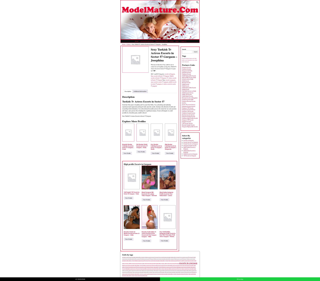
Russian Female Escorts (188, 125)
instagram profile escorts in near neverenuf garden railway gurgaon (152, 268)
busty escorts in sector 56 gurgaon (175, 260)
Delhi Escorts (185, 81)
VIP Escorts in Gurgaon (189, 156)
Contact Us (183, 41)
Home (136, 41)
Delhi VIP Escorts (187, 94)
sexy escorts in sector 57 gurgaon (159, 82)
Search (184, 49)
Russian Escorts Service (188, 115)
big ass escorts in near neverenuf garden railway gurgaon (169, 257)
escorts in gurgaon (170, 80)
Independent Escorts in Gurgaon (189, 151)
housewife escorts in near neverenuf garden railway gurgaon (151, 267)
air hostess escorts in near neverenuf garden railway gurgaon (133, 257)
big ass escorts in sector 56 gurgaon (186, 257)
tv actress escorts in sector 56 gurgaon (150, 274)
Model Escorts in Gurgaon (190, 154)
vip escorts (187, 61)
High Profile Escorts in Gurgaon (189, 148)
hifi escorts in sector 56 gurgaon (162, 265)
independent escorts (191, 60)
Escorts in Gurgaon (185, 58)
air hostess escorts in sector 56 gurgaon (151, 257)
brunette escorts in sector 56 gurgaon (141, 260)
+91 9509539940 (80, 279)
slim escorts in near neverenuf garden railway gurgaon (142, 272)
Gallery (172, 41)
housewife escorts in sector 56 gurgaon (169, 267)
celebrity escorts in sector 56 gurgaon (135, 263)
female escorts (192, 58)
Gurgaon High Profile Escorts (190, 118)
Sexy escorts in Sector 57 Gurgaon (160, 76)
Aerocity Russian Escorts (147, 41)
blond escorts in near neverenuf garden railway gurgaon (164, 258)
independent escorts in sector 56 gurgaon (132, 268)
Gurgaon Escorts (186, 67)
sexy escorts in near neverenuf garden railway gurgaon (184, 270)
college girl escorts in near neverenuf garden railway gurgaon (153, 263)
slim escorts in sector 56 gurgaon (158, 272)
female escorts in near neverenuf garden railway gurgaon (132, 265)
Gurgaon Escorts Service (188, 106)
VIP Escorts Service (187, 123)
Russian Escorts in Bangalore (190, 98)
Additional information (139, 91)
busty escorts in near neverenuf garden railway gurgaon (158, 260)
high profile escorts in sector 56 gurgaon (175, 265)
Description (128, 91)
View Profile (127, 153)
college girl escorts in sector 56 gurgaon (172, 263)
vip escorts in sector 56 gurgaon (182, 274)
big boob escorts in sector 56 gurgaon (147, 258)
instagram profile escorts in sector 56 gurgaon (173, 268)
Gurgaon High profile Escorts (190, 126)
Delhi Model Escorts (187, 96)
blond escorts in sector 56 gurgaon (180, 258)
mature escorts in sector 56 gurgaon (134, 270)
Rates (177, 41)
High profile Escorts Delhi (189, 77)
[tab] (127, 91)
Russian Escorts (186, 82)
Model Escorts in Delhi (162, 41)
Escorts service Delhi (187, 79)
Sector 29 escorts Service (188, 104)
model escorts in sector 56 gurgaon (168, 270)
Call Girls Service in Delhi (189, 91)
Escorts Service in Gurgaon (190, 142)
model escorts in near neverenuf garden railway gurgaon (152, 270)
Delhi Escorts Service (187, 93)
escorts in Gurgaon (170, 74)
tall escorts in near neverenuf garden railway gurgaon (174, 272)
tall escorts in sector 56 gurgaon (190, 272)
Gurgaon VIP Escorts (187, 108)
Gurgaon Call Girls (187, 71)
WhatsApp (240, 279)
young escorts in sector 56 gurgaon (141, 275)
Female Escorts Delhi (187, 99)
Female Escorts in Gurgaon (190, 144)
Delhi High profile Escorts (189, 76)
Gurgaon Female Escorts (188, 113)
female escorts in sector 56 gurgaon (149, 265)
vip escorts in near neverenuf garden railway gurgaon (166, 274)
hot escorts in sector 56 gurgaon (134, 267)
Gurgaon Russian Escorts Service (188, 102)
